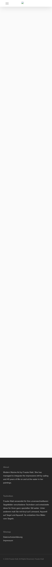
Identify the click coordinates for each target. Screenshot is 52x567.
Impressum (8, 540)
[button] (7, 3)
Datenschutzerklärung (12, 537)
